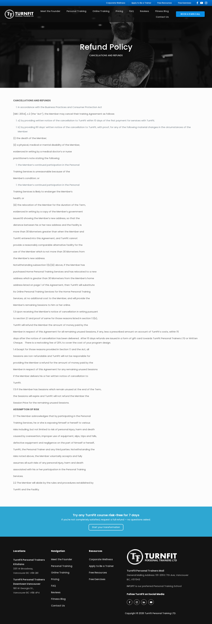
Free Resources (98, 572)
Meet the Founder (61, 559)
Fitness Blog (58, 599)
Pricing (55, 579)
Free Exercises (97, 579)
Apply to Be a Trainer (101, 566)
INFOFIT (131, 586)
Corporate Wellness (101, 559)
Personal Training (61, 566)
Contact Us (58, 605)
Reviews (56, 592)
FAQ (53, 585)
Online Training (60, 572)
